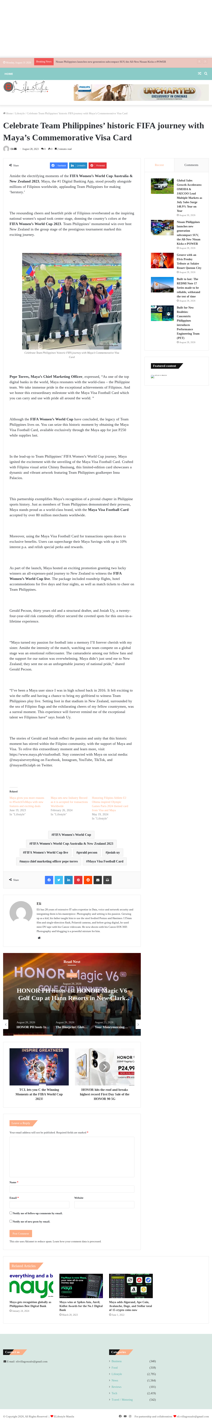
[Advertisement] (106, 29)
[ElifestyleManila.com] (26, 86)
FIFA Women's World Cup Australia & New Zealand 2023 (72, 843)
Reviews (116, 1386)
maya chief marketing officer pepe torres (49, 861)
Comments (191, 165)
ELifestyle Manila (64, 1416)
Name (14, 1182)
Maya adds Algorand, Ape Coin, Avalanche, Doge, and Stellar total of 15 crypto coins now (130, 1306)
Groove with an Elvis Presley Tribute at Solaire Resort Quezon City (93, 61)
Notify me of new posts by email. (31, 1221)
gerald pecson (87, 852)
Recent (159, 165)
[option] (72, 994)
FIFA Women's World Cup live (46, 852)
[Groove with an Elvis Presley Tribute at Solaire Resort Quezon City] (162, 260)
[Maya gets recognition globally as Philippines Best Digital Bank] (31, 1286)
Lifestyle (20, 113)
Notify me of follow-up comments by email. (38, 1213)
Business (117, 1361)
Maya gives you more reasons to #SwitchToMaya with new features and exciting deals (27, 802)
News (115, 1380)
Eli (12, 149)
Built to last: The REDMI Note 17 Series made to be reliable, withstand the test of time (188, 288)
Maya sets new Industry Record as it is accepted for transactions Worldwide (69, 802)
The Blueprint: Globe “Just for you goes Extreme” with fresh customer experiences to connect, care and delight (72, 998)
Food (115, 1367)
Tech (114, 1393)
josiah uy (113, 852)
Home (9, 74)
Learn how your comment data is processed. (77, 1241)
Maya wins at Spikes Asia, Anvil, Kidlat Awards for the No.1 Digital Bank (81, 1306)
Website (78, 1197)
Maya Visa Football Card (105, 861)
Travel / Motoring (122, 1399)
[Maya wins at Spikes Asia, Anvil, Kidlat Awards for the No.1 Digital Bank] (81, 1286)
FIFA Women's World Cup (72, 834)
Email (14, 1197)
